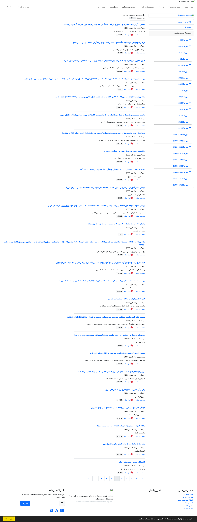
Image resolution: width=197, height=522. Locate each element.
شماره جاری (187, 27)
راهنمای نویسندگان (129, 7)
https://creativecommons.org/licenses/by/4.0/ (94, 502)
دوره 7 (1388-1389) (180, 147)
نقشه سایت (188, 508)
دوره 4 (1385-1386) (180, 166)
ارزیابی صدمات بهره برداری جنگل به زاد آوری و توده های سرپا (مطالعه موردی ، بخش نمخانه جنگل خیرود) (102, 115)
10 (101, 479)
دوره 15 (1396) (182, 97)
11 (95, 479)
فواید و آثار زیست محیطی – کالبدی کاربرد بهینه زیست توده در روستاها (116, 224)
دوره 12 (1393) (182, 115)
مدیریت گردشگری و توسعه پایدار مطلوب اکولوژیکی (124, 444)
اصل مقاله (124, 35)
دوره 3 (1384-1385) (180, 172)
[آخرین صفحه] (89, 478)
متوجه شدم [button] (9, 518)
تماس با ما (101, 7)
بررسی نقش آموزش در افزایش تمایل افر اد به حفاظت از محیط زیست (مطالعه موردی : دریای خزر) (105, 187)
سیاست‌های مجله (148, 7)
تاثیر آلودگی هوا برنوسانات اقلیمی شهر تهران (126, 299)
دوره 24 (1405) (182, 40)
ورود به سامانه (24, 7)
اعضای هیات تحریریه (185, 500)
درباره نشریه (188, 497)
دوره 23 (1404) (182, 46)
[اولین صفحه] (142, 478)
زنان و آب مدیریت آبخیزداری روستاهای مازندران (125, 389)
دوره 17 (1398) (182, 84)
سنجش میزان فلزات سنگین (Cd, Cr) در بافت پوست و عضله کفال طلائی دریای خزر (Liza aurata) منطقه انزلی (100, 97)
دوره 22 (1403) (182, 53)
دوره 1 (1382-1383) (180, 185)
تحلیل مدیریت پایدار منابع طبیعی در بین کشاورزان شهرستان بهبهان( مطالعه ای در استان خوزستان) (104, 60)
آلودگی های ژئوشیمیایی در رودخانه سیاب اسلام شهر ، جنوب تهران (118, 407)
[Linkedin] (62, 511)
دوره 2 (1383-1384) (180, 178)
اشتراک (25, 503)
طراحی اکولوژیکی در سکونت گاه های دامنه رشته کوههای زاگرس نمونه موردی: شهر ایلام (109, 42)
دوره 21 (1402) (182, 59)
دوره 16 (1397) (182, 90)
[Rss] (51, 511)
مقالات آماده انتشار (185, 22)
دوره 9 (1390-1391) (180, 134)
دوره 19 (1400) (182, 71)
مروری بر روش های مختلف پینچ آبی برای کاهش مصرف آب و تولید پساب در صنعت (112, 371)
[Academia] (57, 511)
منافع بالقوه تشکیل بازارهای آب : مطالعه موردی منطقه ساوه (121, 426)
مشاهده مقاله (140, 35)
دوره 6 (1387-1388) (180, 153)
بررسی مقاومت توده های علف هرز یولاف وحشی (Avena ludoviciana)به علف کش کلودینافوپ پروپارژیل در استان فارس (96, 205)
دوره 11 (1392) (182, 122)
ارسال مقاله (113, 7)
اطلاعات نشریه (175, 7)
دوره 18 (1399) (182, 78)
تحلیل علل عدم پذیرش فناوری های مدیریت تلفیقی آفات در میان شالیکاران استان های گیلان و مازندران (103, 133)
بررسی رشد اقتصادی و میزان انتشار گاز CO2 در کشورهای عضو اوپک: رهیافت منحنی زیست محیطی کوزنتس (101, 281)
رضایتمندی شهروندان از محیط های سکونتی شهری (124, 151)
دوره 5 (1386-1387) (180, 160)
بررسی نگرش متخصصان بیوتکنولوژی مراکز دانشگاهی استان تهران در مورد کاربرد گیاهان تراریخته (104, 24)
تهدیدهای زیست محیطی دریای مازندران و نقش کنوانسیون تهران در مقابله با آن (112, 169)
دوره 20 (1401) (182, 65)
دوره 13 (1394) (182, 109)
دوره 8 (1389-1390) (180, 141)
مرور (162, 7)
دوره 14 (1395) (182, 103)
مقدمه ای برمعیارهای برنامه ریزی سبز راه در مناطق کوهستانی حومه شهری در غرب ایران (109, 335)
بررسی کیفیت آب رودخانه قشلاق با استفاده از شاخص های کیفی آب (117, 353)
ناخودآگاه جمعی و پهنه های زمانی (132, 462)
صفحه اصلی (189, 7)
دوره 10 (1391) (182, 128)
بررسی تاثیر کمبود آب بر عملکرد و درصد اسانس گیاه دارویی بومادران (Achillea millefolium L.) (105, 317)
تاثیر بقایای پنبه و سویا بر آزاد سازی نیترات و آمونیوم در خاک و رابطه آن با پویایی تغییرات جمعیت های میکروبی (100, 262)
